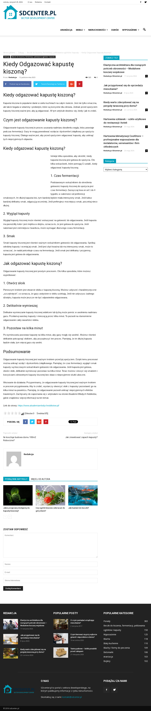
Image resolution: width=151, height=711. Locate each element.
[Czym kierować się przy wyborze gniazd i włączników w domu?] (60, 638)
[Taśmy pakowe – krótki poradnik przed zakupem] (60, 652)
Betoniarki (108, 652)
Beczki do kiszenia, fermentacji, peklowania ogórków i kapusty (33, 57)
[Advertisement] (75, 43)
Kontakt (48, 2)
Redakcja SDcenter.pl (113, 76)
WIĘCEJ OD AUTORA (40, 479)
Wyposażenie (129, 29)
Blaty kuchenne (111, 643)
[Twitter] (145, 2)
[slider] (12, 413)
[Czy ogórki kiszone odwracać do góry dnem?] (50, 495)
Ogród (115, 29)
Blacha (107, 638)
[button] (144, 29)
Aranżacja (66, 29)
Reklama (38, 2)
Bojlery (107, 661)
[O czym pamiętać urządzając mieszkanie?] (60, 624)
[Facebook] (140, 2)
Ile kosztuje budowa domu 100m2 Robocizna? (19, 439)
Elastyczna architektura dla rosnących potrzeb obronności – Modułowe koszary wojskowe (125, 68)
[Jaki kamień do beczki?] (83, 495)
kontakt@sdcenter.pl (72, 697)
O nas (30, 2)
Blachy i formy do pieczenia (117, 647)
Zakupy (6, 57)
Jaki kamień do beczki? (78, 508)
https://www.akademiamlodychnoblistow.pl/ (38, 405)
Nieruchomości (97, 29)
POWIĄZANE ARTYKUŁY (16, 479)
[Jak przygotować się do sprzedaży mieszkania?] (10, 639)
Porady (107, 621)
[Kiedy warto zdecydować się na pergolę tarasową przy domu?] (10, 653)
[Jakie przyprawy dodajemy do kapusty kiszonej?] (18, 495)
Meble (79, 29)
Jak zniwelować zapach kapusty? (81, 437)
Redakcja (13, 77)
